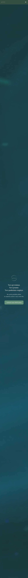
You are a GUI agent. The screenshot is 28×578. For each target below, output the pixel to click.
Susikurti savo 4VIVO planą (14, 302)
